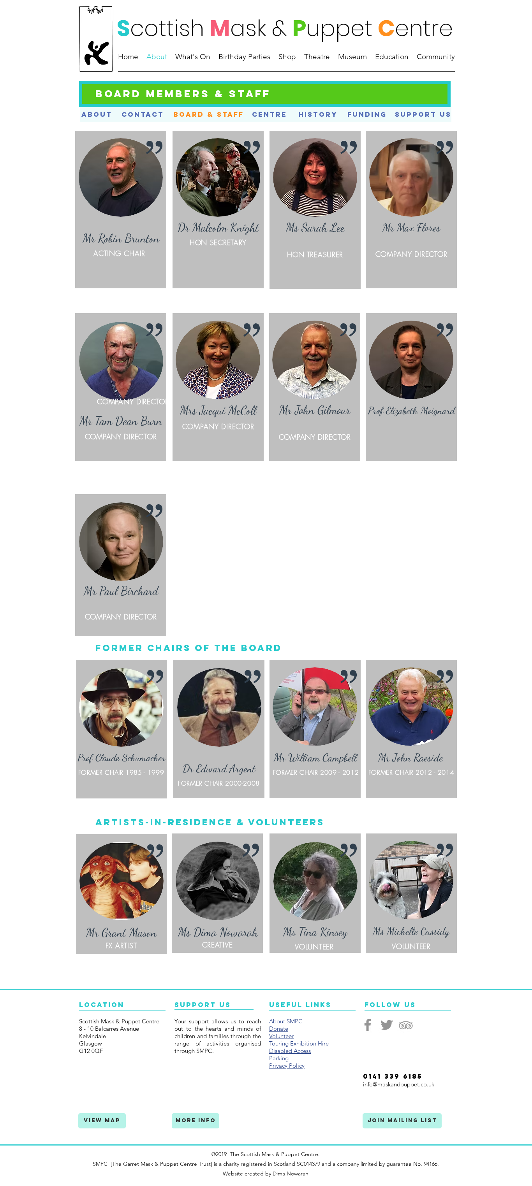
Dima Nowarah (290, 1173)
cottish (167, 28)
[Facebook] (367, 1025)
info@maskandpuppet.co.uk (398, 1084)
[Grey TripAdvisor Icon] (406, 1025)
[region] (120, 209)
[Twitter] (387, 1025)
